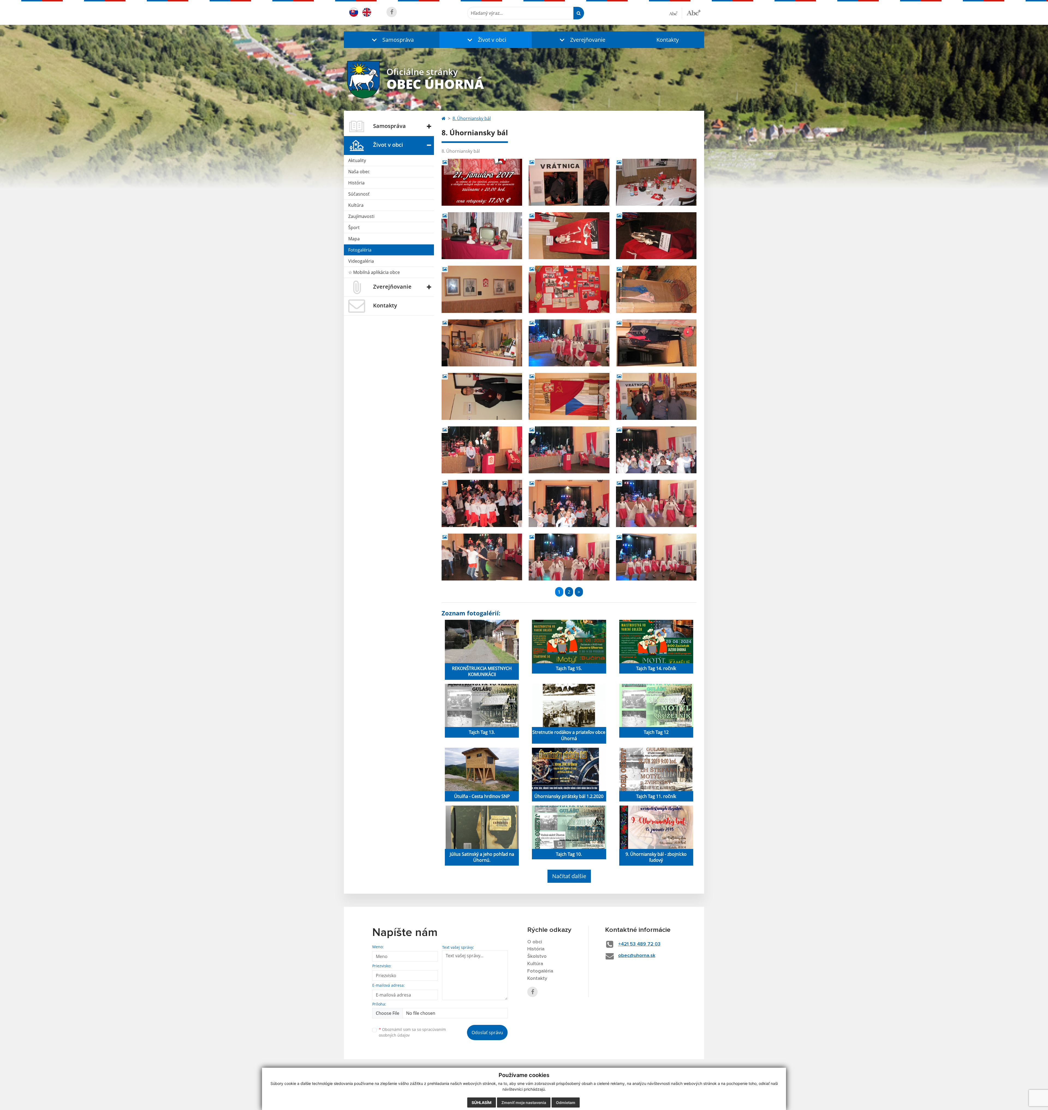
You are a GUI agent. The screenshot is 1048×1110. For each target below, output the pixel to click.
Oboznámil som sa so (412, 1032)
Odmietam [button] (565, 1102)
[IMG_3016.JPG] (569, 235)
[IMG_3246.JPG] (482, 557)
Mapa (354, 239)
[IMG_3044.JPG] (569, 396)
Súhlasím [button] (482, 1102)
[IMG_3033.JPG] (656, 342)
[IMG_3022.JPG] (569, 289)
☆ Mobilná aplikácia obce (374, 272)
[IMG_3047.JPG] (656, 396)
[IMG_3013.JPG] (656, 182)
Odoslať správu (487, 1033)
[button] (391, 39)
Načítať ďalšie (569, 876)
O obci (534, 942)
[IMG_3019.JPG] (482, 289)
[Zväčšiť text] (693, 12)
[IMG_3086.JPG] (656, 503)
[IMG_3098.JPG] (569, 557)
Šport (354, 228)
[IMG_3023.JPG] (656, 289)
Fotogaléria (359, 250)
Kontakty (667, 39)
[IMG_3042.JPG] (482, 396)
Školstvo (537, 956)
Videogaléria (361, 261)
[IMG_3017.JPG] (656, 235)
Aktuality (357, 160)
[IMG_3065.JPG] (656, 449)
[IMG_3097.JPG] (569, 342)
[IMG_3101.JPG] (656, 557)
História (356, 183)
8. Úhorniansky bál (471, 118)
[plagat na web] (482, 182)
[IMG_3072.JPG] (482, 503)
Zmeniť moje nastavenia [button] (523, 1102)
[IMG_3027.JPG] (569, 182)
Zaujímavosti (361, 216)
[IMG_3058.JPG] (482, 449)
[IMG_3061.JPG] (569, 449)
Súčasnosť (359, 194)
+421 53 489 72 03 (639, 944)
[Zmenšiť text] (675, 13)
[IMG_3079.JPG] (569, 503)
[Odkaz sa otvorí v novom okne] (391, 12)
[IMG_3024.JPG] (482, 342)
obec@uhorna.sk (636, 955)
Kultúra (356, 205)
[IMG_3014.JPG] (482, 235)
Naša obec (359, 172)
